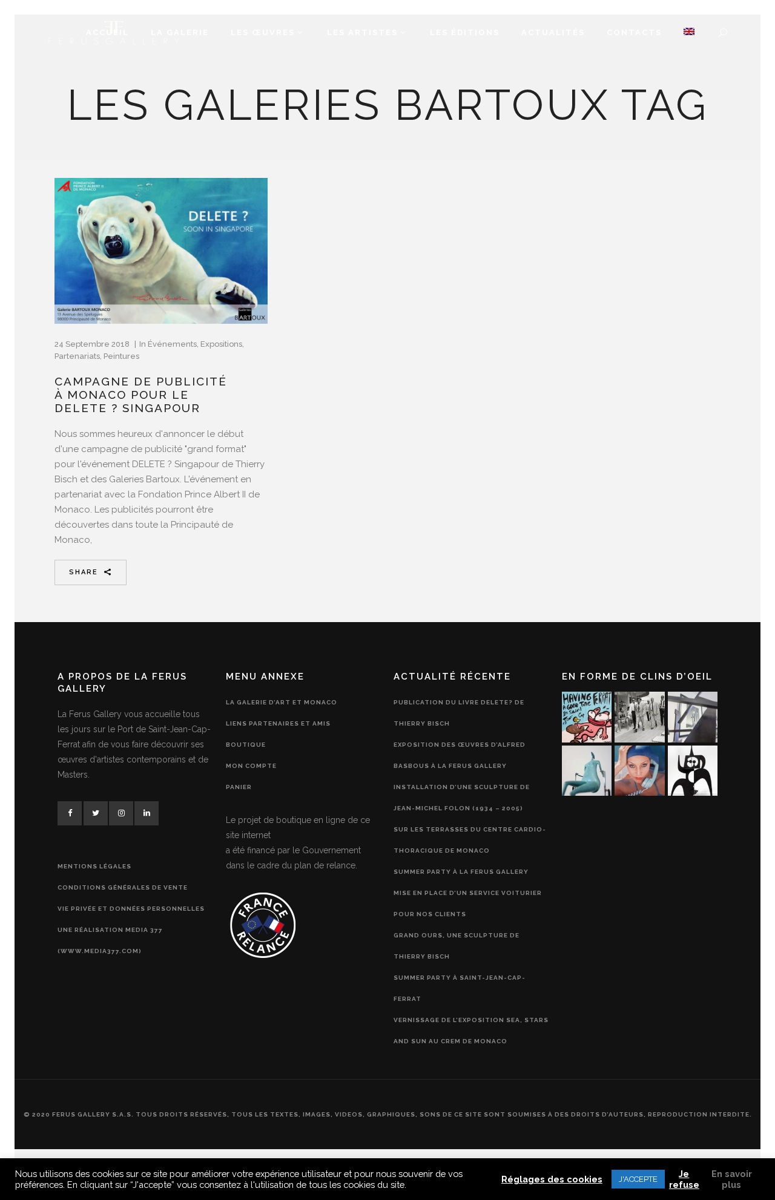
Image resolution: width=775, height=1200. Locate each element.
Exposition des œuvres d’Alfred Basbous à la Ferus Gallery (460, 755)
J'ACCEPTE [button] (638, 1179)
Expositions (221, 344)
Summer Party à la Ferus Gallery (461, 871)
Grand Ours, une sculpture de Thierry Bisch (456, 946)
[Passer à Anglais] (689, 33)
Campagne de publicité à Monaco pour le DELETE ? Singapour (140, 395)
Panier (239, 787)
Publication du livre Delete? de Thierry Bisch (459, 713)
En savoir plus (731, 1179)
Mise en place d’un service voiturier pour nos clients (468, 903)
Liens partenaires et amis (278, 723)
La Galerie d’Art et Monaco (281, 702)
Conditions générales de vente (123, 887)
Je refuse (684, 1179)
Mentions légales (94, 866)
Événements (172, 344)
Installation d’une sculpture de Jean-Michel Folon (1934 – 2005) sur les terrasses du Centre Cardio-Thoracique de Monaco (470, 819)
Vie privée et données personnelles (131, 908)
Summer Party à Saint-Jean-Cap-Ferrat (460, 988)
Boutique (246, 744)
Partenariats (77, 356)
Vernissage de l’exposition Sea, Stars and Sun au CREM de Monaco (471, 1030)
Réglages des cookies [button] (551, 1179)
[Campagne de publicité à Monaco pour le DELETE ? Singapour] (161, 251)
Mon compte (251, 765)
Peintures (121, 356)
